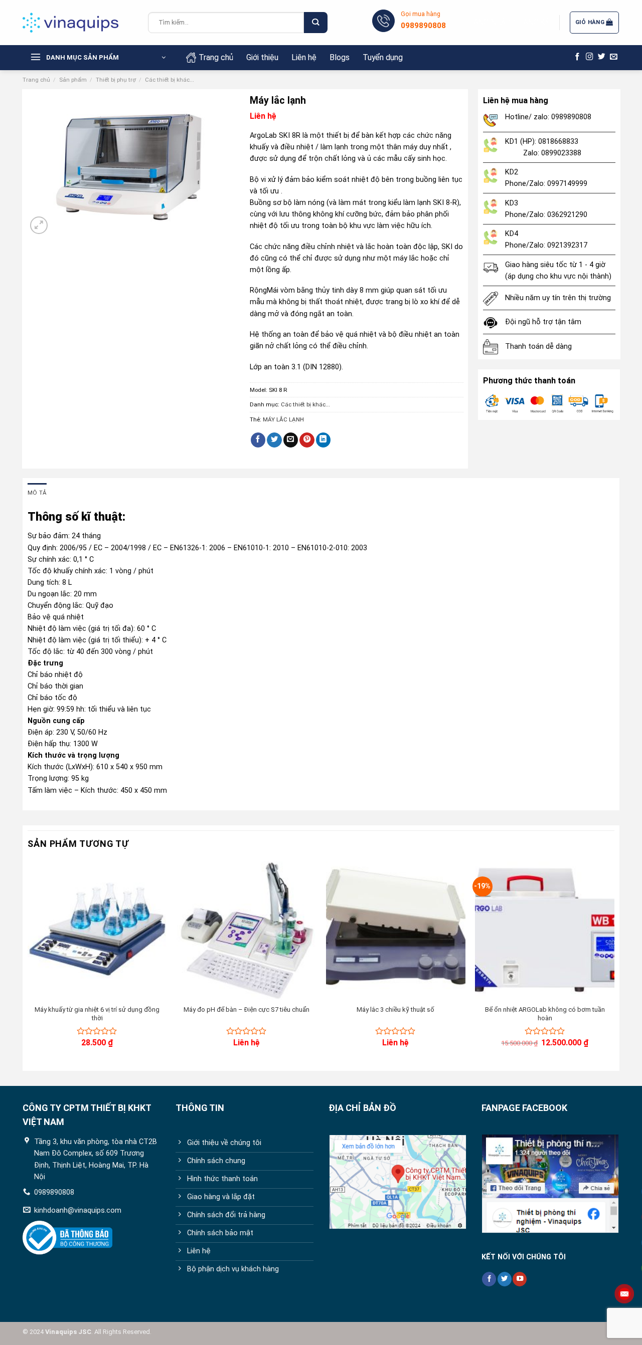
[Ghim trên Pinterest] (306, 440)
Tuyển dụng (383, 57)
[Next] (613, 962)
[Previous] (28, 962)
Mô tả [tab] (37, 492)
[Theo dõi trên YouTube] (520, 1279)
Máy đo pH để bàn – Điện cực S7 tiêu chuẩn (246, 1009)
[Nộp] (315, 23)
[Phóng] (39, 225)
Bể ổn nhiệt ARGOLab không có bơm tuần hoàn (545, 1014)
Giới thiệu (262, 57)
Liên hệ (303, 57)
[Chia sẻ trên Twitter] (274, 440)
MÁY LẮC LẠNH (283, 419)
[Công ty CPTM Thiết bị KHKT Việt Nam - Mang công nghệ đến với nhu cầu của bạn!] (78, 22)
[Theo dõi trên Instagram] (589, 57)
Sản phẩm (73, 79)
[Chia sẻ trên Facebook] (258, 440)
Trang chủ (216, 57)
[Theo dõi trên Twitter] (601, 57)
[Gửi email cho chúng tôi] (613, 57)
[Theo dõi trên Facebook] (577, 57)
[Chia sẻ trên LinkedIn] (323, 440)
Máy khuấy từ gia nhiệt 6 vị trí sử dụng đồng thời (97, 1014)
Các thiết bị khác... (169, 79)
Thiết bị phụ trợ (116, 79)
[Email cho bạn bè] (290, 440)
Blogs (340, 57)
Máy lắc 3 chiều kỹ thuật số (395, 1009)
